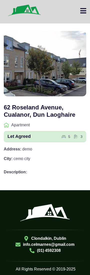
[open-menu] (83, 11)
